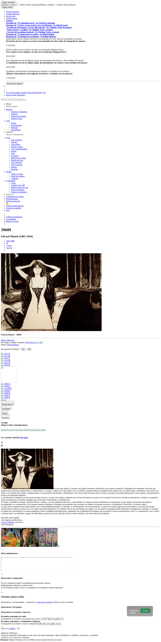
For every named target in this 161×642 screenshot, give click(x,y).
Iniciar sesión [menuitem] (11, 95)
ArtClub (15, 133)
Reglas (12, 640)
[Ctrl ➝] (5, 384)
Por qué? (24, 437)
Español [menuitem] (23, 93)
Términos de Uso (22, 640)
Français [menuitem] (30, 93)
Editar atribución (7, 340)
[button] (12, 12)
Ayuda (4, 637)
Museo (12, 105)
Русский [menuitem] (9, 93)
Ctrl (23, 349)
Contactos (25, 637)
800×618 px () (34, 342)
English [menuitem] (17, 93)
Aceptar (145, 611)
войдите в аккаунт (45, 602)
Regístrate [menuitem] (21, 95)
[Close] (2, 592)
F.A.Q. (10, 637)
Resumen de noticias (14, 84)
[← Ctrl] (5, 365)
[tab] (10, 241)
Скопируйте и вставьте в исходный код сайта (20, 619)
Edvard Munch (13, 345)
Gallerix (12, 628)
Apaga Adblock (8, 522)
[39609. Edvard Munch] (51, 330)
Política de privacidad (38, 640)
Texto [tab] (9, 245)
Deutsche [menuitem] (38, 93)
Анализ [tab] (9, 248)
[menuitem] (44, 93)
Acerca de (17, 637)
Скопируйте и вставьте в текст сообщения (19, 624)
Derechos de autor (54, 640)
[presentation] (83, 250)
